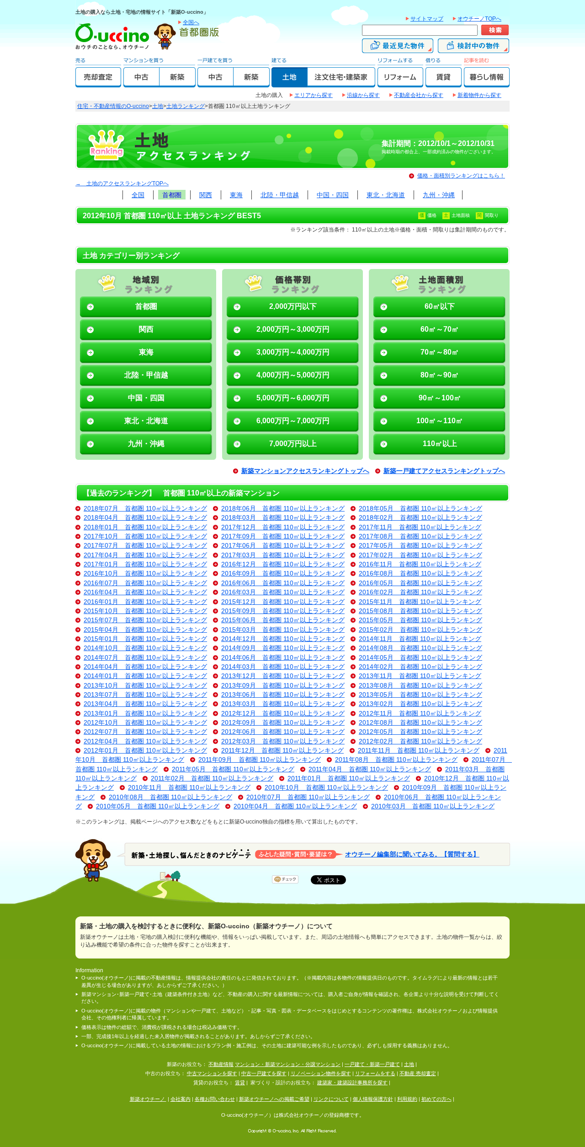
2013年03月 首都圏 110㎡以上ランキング (283, 703)
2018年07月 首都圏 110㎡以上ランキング (145, 508)
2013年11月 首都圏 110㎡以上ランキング (420, 676)
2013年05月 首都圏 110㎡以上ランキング (420, 694)
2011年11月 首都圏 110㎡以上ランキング (418, 750)
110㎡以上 (440, 443)
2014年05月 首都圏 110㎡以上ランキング (420, 657)
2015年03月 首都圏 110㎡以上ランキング (283, 629)
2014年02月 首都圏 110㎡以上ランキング (420, 666)
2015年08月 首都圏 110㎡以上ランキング (420, 611)
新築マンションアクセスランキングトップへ (305, 471)
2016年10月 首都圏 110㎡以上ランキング (145, 573)
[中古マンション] (141, 83)
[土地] (289, 83)
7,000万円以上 (293, 443)
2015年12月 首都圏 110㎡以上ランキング (283, 601)
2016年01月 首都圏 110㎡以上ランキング (145, 601)
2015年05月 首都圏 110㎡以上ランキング (420, 620)
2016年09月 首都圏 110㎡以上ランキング (283, 573)
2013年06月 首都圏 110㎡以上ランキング (283, 694)
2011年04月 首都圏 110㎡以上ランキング (369, 769)
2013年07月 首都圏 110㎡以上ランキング (145, 694)
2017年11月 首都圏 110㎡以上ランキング (420, 527)
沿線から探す (363, 95)
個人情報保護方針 (373, 1099)
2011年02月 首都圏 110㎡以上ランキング (212, 778)
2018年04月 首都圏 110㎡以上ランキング (145, 517)
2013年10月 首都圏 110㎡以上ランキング (145, 685)
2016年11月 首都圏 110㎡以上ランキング (420, 564)
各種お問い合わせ (215, 1099)
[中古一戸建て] (215, 83)
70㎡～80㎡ (439, 352)
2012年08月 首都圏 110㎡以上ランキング (420, 722)
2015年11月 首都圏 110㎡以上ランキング (420, 601)
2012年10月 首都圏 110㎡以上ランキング (145, 722)
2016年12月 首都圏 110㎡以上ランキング (283, 564)
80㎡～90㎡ (439, 375)
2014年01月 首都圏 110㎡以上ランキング (145, 676)
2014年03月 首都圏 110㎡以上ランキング (283, 666)
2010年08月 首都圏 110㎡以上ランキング (170, 797)
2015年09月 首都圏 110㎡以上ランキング (283, 611)
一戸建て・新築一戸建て (372, 1064)
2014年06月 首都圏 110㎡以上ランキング (283, 657)
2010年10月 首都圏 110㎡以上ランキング (326, 787)
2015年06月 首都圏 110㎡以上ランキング (283, 620)
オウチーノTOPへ (479, 19)
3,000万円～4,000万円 (293, 352)
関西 (205, 195)
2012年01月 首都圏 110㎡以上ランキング (145, 750)
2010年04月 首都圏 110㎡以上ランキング (295, 806)
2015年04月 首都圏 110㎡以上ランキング (145, 629)
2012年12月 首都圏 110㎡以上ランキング (283, 713)
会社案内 (180, 1099)
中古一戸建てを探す (264, 1073)
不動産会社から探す (418, 95)
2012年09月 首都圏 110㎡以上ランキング (283, 722)
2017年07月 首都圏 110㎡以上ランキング (145, 545)
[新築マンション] (178, 83)
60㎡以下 (440, 306)
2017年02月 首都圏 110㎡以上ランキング (420, 555)
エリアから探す (313, 95)
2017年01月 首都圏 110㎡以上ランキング (145, 564)
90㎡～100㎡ (440, 398)
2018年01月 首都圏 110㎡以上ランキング (145, 527)
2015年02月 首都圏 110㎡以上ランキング (420, 629)
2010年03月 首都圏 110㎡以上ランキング (433, 806)
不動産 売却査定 (417, 1073)
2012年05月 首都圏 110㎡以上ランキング (420, 731)
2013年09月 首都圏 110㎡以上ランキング (283, 685)
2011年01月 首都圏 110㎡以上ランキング (348, 778)
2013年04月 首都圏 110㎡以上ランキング (145, 703)
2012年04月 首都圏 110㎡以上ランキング (145, 741)
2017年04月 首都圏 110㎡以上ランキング (145, 555)
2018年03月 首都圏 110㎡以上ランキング (283, 517)
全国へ (191, 22)
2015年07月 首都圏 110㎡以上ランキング (145, 620)
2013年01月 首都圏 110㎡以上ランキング (145, 713)
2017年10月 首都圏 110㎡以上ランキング (145, 536)
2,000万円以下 (293, 306)
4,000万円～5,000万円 (293, 375)
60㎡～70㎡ (439, 329)
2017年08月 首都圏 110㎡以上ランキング (420, 536)
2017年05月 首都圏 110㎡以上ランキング (420, 545)
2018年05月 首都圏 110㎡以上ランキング (420, 508)
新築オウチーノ (148, 1099)
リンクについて (331, 1099)
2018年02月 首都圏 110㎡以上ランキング (420, 517)
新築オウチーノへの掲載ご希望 (274, 1099)
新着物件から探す (479, 95)
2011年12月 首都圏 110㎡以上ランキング (282, 750)
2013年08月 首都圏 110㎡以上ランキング (420, 685)
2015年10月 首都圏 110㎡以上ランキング (145, 611)
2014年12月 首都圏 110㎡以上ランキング (283, 638)
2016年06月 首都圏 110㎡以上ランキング (283, 583)
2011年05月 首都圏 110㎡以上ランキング (233, 769)
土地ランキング (185, 106)
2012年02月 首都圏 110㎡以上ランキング (420, 741)
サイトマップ (426, 19)
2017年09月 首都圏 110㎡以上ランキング (283, 536)
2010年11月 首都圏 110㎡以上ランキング (189, 787)
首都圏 (171, 195)
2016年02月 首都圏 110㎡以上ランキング (420, 592)
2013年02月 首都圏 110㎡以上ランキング (420, 703)
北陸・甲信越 (280, 195)
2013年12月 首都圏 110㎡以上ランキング (283, 676)
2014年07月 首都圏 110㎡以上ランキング (145, 657)
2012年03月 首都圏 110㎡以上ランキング (283, 741)
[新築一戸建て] (252, 83)
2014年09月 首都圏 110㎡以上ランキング (283, 648)
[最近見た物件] (397, 49)
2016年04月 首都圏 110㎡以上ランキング (145, 592)
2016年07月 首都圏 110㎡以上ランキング (145, 583)
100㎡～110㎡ (439, 421)
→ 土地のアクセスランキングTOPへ (122, 183)
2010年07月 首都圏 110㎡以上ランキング (308, 797)
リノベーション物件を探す (321, 1073)
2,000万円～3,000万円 (293, 329)
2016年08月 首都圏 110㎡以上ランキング (420, 573)
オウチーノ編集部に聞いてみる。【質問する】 (412, 854)
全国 (138, 195)
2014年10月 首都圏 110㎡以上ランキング (145, 648)
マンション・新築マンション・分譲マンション (287, 1064)
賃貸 (240, 1082)
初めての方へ (436, 1099)
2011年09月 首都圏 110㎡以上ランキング (259, 759)
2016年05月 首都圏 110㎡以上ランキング (420, 583)
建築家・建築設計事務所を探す (352, 1082)
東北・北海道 (386, 195)
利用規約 (407, 1099)
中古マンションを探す (212, 1073)
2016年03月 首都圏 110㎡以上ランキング (283, 592)
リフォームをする (375, 1073)
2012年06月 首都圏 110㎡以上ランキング (283, 731)
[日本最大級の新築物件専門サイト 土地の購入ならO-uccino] (114, 49)
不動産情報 (221, 1064)
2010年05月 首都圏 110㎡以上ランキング (157, 806)
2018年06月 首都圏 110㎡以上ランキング (283, 508)
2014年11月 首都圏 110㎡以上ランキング (420, 638)
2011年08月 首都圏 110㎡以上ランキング (396, 759)
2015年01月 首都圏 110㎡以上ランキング (145, 638)
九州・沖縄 (439, 195)
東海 (236, 195)
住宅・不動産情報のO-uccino (113, 106)
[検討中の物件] (473, 49)
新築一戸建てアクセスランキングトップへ (444, 471)
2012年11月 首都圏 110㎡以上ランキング (420, 713)
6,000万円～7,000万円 (293, 421)
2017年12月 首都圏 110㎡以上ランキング (283, 527)
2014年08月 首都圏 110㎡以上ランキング (420, 648)
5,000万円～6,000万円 (293, 398)
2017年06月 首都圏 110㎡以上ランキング (283, 545)
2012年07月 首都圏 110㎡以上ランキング (145, 731)
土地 (157, 106)
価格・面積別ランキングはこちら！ (461, 175)
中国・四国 (333, 195)
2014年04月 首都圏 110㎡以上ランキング (145, 666)
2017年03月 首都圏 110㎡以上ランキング (283, 555)
